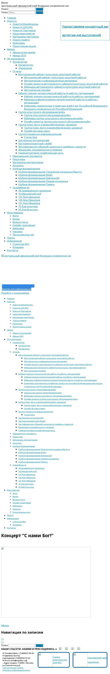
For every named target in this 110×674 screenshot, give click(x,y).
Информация (14, 241)
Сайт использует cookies (13, 668)
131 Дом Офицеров (29, 203)
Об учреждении (15, 58)
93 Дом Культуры (28, 209)
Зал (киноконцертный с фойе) (35, 143)
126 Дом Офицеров (29, 200)
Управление (25, 68)
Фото (16, 215)
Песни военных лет (23, 234)
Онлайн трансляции (24, 225)
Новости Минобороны (25, 24)
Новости (12, 21)
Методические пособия (37, 90)
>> (2, 642)
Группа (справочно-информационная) (39, 134)
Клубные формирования (26, 168)
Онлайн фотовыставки (37, 131)
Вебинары (18, 228)
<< (2, 639)
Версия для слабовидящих (16, 289)
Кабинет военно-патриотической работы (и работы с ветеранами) (56, 93)
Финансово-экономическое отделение (40, 149)
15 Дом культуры (28, 206)
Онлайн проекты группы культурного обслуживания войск (57, 121)
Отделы (17, 71)
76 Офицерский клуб (29, 193)
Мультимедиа (15, 212)
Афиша (11, 49)
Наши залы (19, 159)
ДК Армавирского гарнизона (34, 190)
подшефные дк (21, 187)
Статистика (30, 137)
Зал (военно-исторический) (33, 140)
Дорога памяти (21, 39)
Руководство (20, 61)
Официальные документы (27, 156)
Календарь (19, 43)
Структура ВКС (21, 244)
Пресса (11, 237)
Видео (16, 219)
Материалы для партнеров (28, 162)
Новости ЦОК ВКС (23, 27)
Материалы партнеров (26, 36)
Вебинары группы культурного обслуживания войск (53, 118)
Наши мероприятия (24, 33)
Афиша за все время (24, 52)
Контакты (12, 250)
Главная (11, 17)
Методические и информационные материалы (50, 80)
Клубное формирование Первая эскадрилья (43, 181)
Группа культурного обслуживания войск (41, 112)
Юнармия (18, 247)
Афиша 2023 (19, 55)
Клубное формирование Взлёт (35, 175)
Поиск (4, 9)
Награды (17, 231)
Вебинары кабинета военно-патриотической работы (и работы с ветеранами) (60, 380)
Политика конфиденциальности (16, 670)
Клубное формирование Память (36, 184)
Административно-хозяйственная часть (41, 153)
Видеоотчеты (20, 222)
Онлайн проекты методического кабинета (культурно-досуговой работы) (66, 83)
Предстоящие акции (24, 46)
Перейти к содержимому (15, 293)
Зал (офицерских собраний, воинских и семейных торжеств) (52, 146)
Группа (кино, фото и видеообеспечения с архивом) (47, 124)
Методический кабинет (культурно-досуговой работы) (49, 74)
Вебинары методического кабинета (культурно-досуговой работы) (62, 87)
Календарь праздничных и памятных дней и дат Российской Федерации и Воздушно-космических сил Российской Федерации (66, 107)
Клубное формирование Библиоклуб (38, 178)
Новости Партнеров (24, 30)
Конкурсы (18, 165)
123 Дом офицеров (29, 197)
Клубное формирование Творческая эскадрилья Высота (50, 171)
